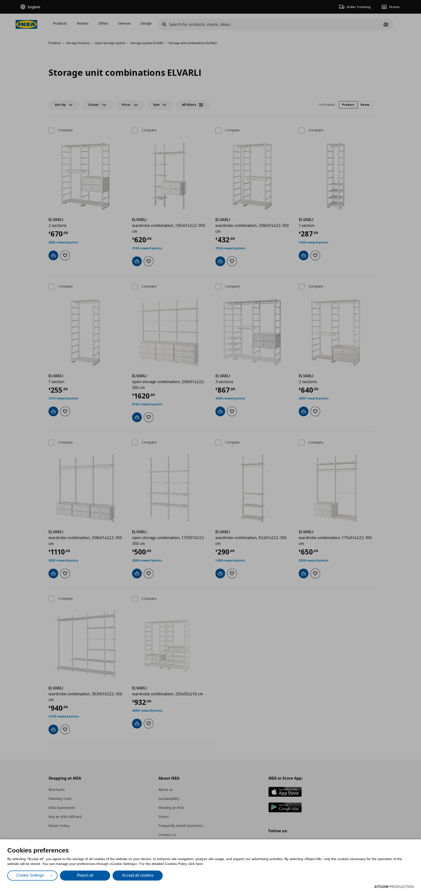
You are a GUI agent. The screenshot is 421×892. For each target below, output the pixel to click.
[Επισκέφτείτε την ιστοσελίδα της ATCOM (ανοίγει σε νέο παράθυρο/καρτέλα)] (394, 886)
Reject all (85, 875)
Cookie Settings (30, 875)
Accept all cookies (137, 875)
